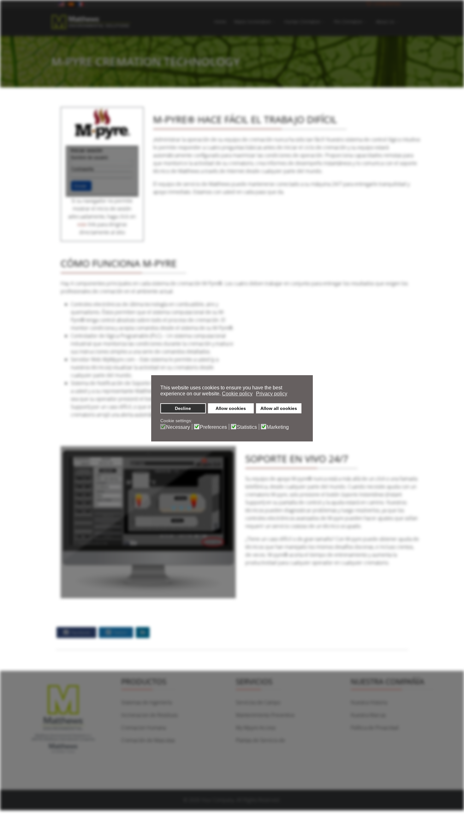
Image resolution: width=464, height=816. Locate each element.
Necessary (178, 427)
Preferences (213, 427)
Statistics (247, 427)
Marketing (278, 427)
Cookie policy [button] (237, 393)
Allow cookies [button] (231, 408)
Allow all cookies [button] (278, 408)
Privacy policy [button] (271, 393)
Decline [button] (183, 408)
